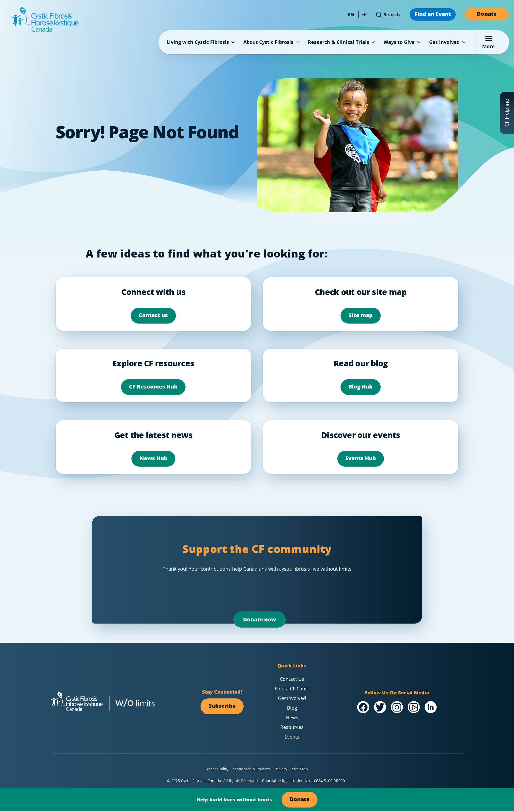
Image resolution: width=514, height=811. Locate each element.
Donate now (259, 619)
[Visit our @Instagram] (396, 707)
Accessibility (217, 768)
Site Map (300, 768)
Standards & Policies (251, 768)
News (292, 717)
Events (292, 736)
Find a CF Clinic (292, 688)
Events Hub (360, 458)
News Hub (153, 458)
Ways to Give (399, 42)
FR (364, 14)
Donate (487, 13)
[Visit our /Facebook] (363, 707)
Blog (292, 708)
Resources (292, 727)
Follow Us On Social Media (397, 692)
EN (351, 14)
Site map (361, 315)
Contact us (153, 315)
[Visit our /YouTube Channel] (413, 707)
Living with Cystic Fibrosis (198, 42)
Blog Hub (361, 386)
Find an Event (432, 14)
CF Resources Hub (153, 386)
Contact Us (292, 679)
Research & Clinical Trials (338, 42)
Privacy (281, 768)
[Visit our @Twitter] (380, 707)
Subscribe (222, 705)
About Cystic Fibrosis (268, 42)
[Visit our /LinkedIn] (431, 707)
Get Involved (444, 42)
